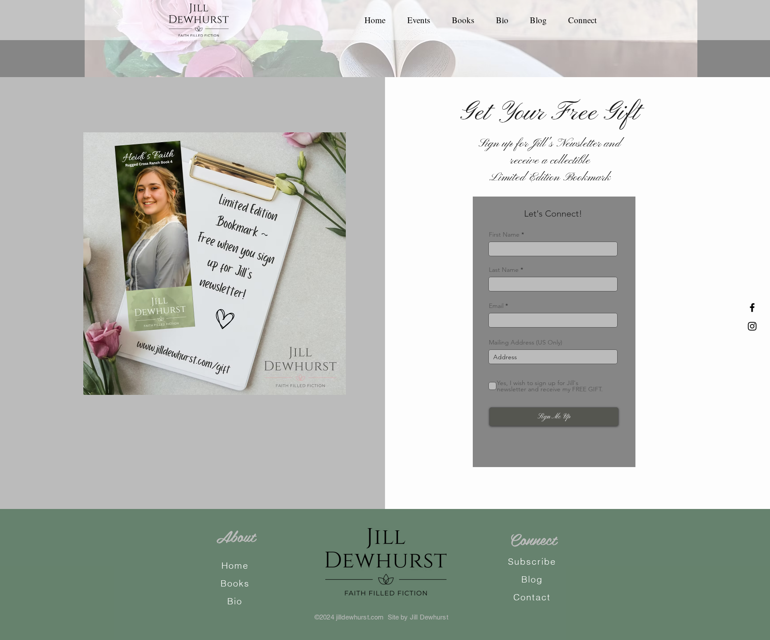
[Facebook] (752, 307)
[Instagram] (752, 326)
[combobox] (553, 356)
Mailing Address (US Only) (525, 342)
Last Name (504, 270)
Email (496, 306)
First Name (504, 234)
